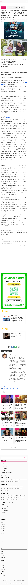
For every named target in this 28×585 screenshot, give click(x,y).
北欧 (14, 499)
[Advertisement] (14, 260)
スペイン (17, 497)
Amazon (3, 479)
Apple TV (7, 479)
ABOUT (4, 504)
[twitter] (9, 347)
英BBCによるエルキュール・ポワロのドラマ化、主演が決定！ (17, 335)
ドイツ (3, 499)
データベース (3, 530)
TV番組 (2, 555)
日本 (16, 499)
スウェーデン (13, 497)
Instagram (3, 567)
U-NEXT (10, 481)
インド (25, 495)
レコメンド (4, 386)
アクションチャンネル (5, 488)
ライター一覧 (5, 506)
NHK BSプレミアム (16, 486)
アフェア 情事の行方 (16, 7)
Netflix (6, 481)
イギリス (12, 495)
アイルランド (3, 495)
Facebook (3, 565)
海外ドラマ (3, 551)
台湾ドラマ (3, 541)
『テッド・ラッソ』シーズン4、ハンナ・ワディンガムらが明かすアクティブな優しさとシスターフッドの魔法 (20, 423)
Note (2, 573)
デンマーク (21, 497)
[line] (15, 347)
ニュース (4, 465)
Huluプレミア (18, 479)
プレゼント (4, 470)
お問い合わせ (5, 510)
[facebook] (12, 347)
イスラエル (16, 495)
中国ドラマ (3, 539)
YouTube (3, 569)
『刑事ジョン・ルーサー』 (12, 117)
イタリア (21, 495)
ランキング (4, 468)
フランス (6, 499)
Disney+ (11, 479)
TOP (3, 463)
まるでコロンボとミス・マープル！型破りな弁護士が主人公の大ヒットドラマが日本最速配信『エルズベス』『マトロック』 (17, 319)
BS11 (2, 486)
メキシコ (10, 499)
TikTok (2, 571)
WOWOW (22, 486)
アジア (2, 534)
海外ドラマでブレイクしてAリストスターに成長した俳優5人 (7, 439)
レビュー (8, 7)
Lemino (3, 481)
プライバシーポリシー (17, 580)
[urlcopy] (19, 347)
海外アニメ (3, 557)
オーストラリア (4, 497)
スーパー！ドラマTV (18, 488)
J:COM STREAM (24, 479)
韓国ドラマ (3, 537)
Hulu (14, 479)
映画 (2, 553)
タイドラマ (3, 543)
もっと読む (14, 447)
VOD (2, 548)
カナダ (8, 497)
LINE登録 (3, 575)
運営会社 (4, 512)
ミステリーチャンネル (5, 490)
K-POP (2, 545)
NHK (11, 486)
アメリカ (22, 7)
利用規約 (10, 580)
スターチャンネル (11, 488)
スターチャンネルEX (15, 481)
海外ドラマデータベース (7, 472)
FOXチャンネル (7, 486)
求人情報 (4, 508)
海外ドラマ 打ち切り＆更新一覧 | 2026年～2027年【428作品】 (7, 422)
